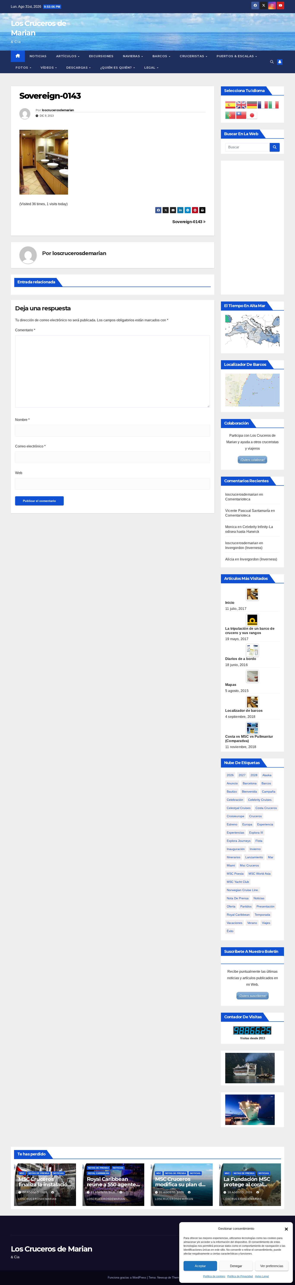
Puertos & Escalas (236, 56)
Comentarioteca (237, 499)
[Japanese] (252, 115)
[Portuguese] (230, 115)
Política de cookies (214, 1276)
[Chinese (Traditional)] (241, 115)
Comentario (25, 330)
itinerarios (233, 857)
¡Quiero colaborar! (252, 459)
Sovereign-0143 (187, 221)
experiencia (265, 824)
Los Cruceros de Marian (51, 1248)
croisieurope (235, 816)
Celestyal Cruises (239, 808)
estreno (232, 824)
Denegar (236, 1266)
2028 (254, 775)
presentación (265, 906)
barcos (266, 783)
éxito (230, 931)
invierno (255, 849)
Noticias (38, 56)
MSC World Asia (260, 873)
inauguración (236, 849)
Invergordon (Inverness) (244, 548)
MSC (22, 1173)
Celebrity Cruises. (260, 799)
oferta (231, 906)
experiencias (235, 832)
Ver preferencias (271, 1266)
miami (231, 865)
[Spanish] (230, 104)
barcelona (250, 783)
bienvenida (249, 791)
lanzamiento (254, 857)
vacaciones (234, 923)
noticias (259, 898)
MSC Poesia (235, 873)
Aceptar (200, 1266)
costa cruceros (266, 808)
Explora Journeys (239, 840)
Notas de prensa (39, 1173)
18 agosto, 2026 (240, 1192)
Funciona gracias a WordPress (127, 1277)
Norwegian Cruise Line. (243, 890)
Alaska (266, 775)
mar (270, 857)
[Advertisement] (252, 227)
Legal (150, 68)
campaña (268, 791)
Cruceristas (192, 56)
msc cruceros (249, 865)
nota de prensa (238, 898)
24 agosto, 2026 (35, 1192)
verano (252, 923)
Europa (247, 824)
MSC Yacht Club (238, 882)
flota (258, 840)
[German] (252, 104)
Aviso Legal (262, 1276)
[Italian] (273, 104)
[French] (263, 104)
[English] (241, 104)
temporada (262, 914)
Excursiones (101, 56)
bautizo (232, 791)
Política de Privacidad (240, 1276)
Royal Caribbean (98, 1173)
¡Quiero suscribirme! (252, 995)
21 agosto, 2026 (104, 1192)
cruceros (255, 816)
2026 (230, 775)
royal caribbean (238, 914)
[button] (286, 1228)
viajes (266, 923)
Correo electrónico (30, 446)
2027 (242, 775)
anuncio (232, 783)
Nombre (22, 420)
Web (18, 473)
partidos (246, 906)
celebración (235, 799)
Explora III (256, 832)
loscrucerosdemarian (58, 110)
